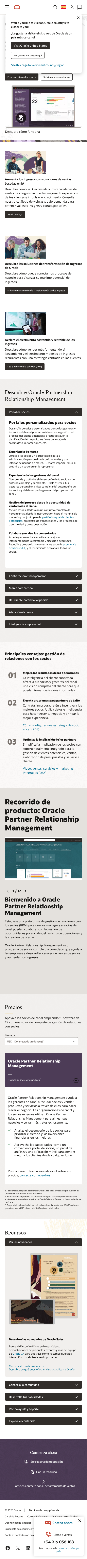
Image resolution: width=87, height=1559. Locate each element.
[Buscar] (55, 7)
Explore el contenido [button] (22, 1421)
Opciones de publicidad (64, 1516)
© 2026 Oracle (13, 1510)
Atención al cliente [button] (21, 612)
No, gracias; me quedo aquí (28, 55)
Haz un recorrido (46, 1472)
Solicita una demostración (47, 1461)
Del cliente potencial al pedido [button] (28, 600)
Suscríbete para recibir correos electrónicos (28, 1528)
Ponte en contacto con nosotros (22, 1535)
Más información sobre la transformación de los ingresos (36, 290)
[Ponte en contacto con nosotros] (79, 7)
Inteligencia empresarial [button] (25, 624)
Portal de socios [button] (19, 412)
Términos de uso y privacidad (44, 1510)
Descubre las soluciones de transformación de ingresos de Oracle (43, 266)
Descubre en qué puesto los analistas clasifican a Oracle (41, 1369)
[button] (7, 7)
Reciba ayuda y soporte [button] (24, 1409)
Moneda (10, 1035)
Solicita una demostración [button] (57, 76)
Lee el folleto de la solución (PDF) (24, 366)
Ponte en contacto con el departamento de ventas (44, 1486)
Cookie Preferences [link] (37, 1516)
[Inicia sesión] (71, 7)
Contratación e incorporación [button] (27, 576)
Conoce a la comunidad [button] (24, 1384)
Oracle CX (18, 1353)
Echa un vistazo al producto (21, 76)
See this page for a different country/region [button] (37, 65)
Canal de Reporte (14, 1516)
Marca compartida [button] (21, 588)
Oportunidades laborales (18, 1522)
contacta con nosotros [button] (35, 1175)
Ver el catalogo (14, 214)
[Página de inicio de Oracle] (17, 7)
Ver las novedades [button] (20, 1242)
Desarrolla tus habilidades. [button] (26, 1397)
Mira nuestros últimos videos (26, 1366)
